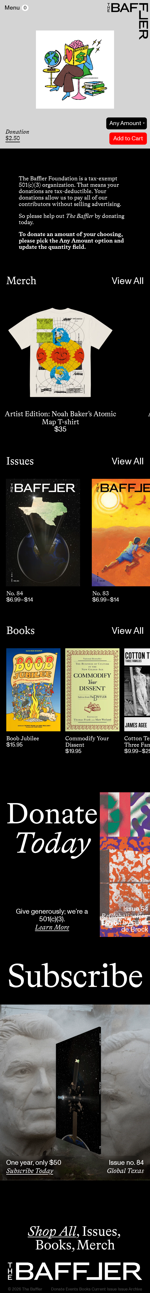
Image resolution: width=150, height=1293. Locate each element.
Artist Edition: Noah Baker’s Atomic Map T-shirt (60, 417)
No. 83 (100, 593)
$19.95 (73, 751)
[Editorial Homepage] (75, 1271)
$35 (60, 429)
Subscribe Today (29, 1171)
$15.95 (14, 745)
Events (72, 1289)
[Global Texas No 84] (43, 532)
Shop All (52, 1231)
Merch (21, 280)
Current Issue (104, 1289)
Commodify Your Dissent (87, 741)
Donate (58, 1289)
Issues (20, 460)
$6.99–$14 (19, 600)
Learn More (52, 927)
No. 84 (14, 593)
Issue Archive (130, 1289)
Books (20, 630)
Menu (12, 8)
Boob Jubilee (22, 738)
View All (128, 281)
